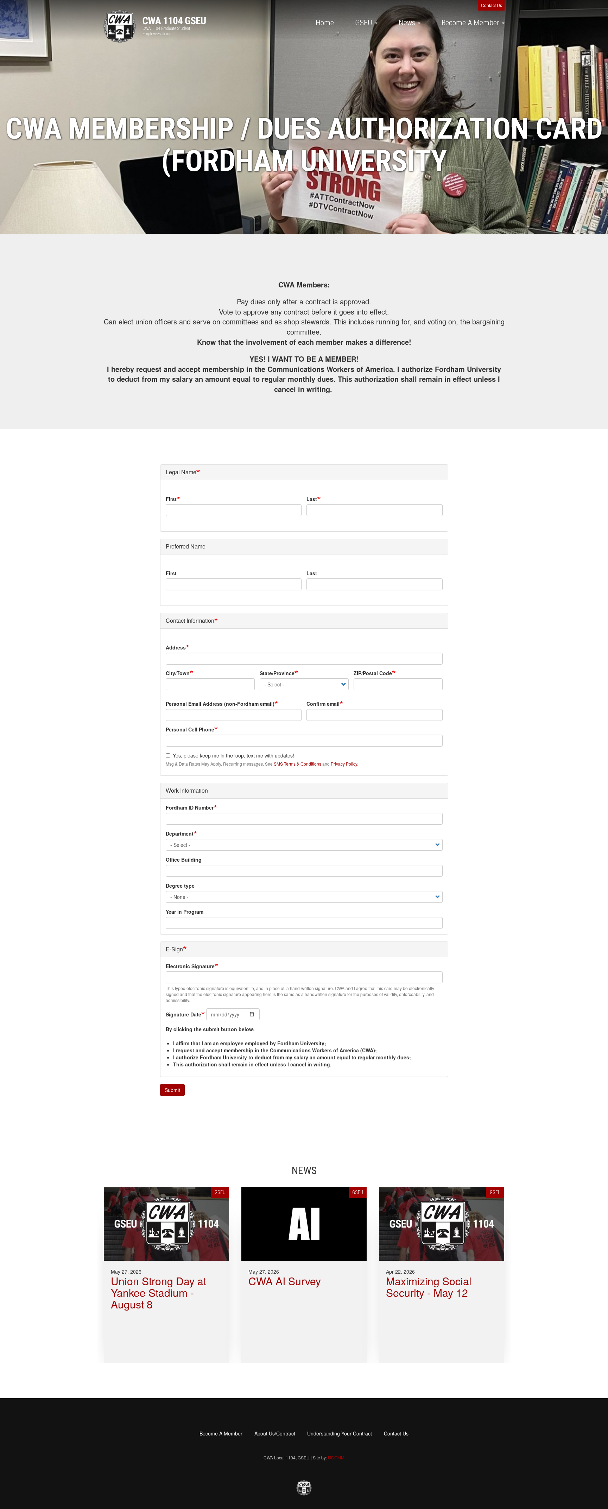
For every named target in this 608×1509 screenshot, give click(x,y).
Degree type (180, 885)
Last (311, 498)
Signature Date (183, 1014)
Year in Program (184, 911)
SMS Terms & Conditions (297, 764)
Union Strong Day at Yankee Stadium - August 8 (158, 1292)
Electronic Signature (190, 966)
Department (180, 833)
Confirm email (323, 703)
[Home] (154, 26)
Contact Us (491, 5)
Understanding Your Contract (339, 1433)
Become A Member (471, 22)
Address (176, 647)
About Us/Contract (274, 1433)
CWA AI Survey (284, 1280)
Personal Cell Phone (190, 729)
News (408, 22)
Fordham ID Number (190, 807)
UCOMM (336, 1457)
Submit (172, 1089)
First (171, 498)
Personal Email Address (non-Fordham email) (220, 703)
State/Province (277, 673)
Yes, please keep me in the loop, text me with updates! (233, 755)
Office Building (184, 859)
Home (325, 22)
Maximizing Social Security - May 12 (428, 1286)
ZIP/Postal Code (373, 673)
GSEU (364, 22)
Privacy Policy (344, 764)
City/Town (178, 673)
